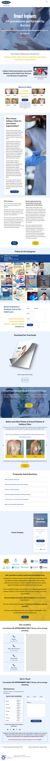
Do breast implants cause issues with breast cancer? (18, 494)
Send (30, 324)
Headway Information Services (25, 756)
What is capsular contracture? (12, 479)
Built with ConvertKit (45, 549)
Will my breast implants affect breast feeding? (16, 484)
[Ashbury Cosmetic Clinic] (6, 3)
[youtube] (13, 729)
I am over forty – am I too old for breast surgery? (17, 499)
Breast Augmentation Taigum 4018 (37, 747)
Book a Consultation (25, 37)
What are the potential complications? (14, 504)
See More (25, 100)
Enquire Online (35, 243)
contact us (19, 326)
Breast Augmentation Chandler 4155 (13, 747)
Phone (28, 318)
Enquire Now (36, 721)
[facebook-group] (19, 729)
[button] (6, 268)
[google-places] (16, 729)
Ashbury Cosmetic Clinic (18, 755)
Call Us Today (25, 41)
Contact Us (25, 617)
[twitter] (8, 729)
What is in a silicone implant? (12, 489)
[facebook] (11, 729)
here (33, 734)
